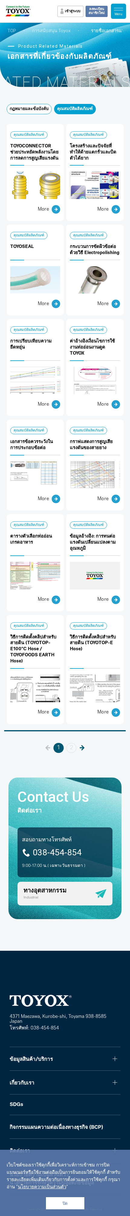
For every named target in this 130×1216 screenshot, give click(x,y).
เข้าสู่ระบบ (72, 11)
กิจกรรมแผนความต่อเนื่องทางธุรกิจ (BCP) (56, 1127)
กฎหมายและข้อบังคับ (29, 109)
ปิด (65, 1203)
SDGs (16, 1104)
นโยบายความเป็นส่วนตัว (42, 1187)
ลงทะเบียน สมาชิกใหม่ (97, 11)
